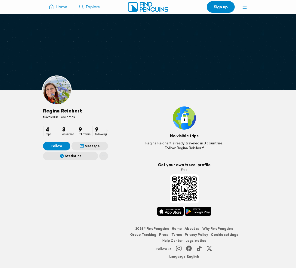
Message (92, 146)
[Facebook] (189, 249)
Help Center (172, 240)
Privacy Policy (196, 234)
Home (177, 228)
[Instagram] (179, 249)
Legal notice (195, 240)
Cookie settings (224, 234)
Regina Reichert (62, 110)
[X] (209, 249)
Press (164, 234)
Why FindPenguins (217, 228)
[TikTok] (199, 249)
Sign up (221, 7)
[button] (244, 7)
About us (192, 228)
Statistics (73, 156)
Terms (176, 234)
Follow (56, 146)
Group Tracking (143, 234)
